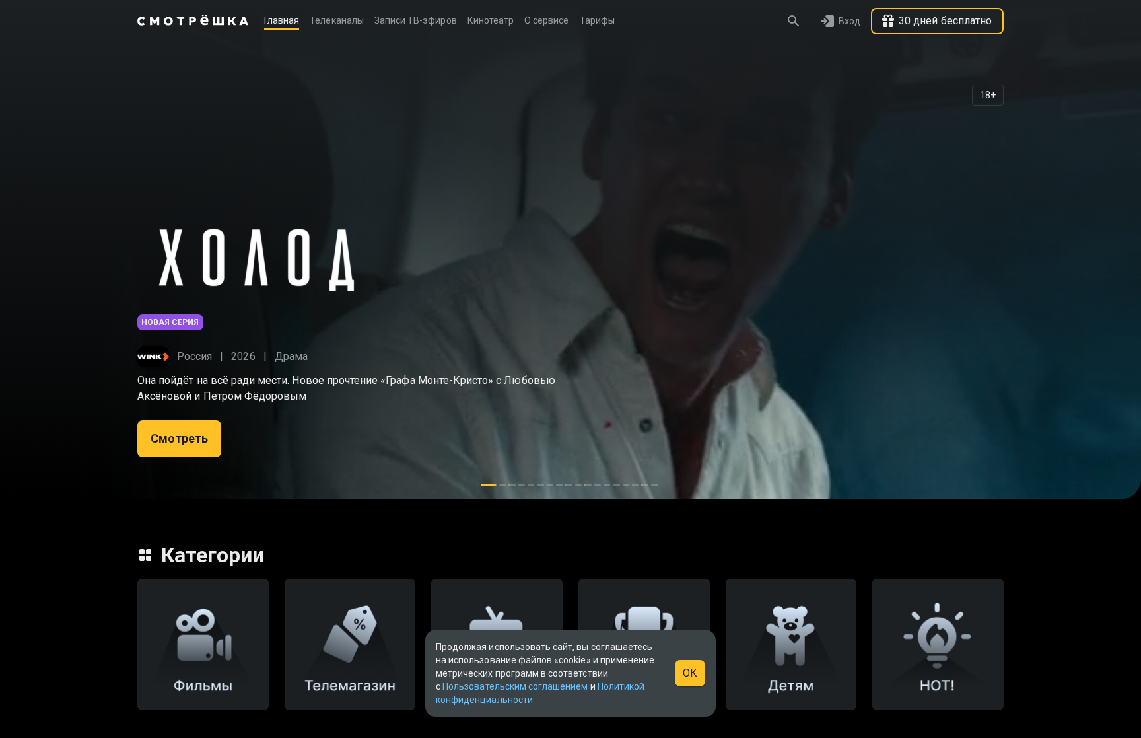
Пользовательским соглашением (515, 686)
